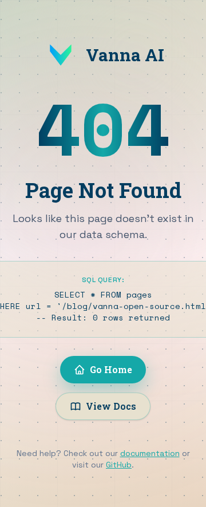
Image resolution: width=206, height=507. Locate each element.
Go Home (111, 369)
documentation (150, 453)
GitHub (119, 465)
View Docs (111, 406)
